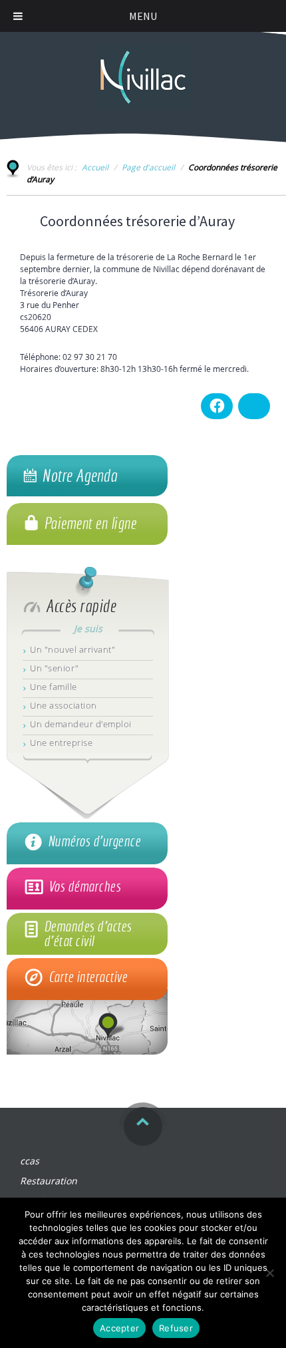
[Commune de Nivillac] (143, 70)
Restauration (48, 1180)
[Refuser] (269, 1272)
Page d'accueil (148, 167)
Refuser (176, 1328)
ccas (29, 1160)
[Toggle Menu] (18, 16)
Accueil (95, 167)
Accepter (119, 1328)
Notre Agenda (79, 476)
